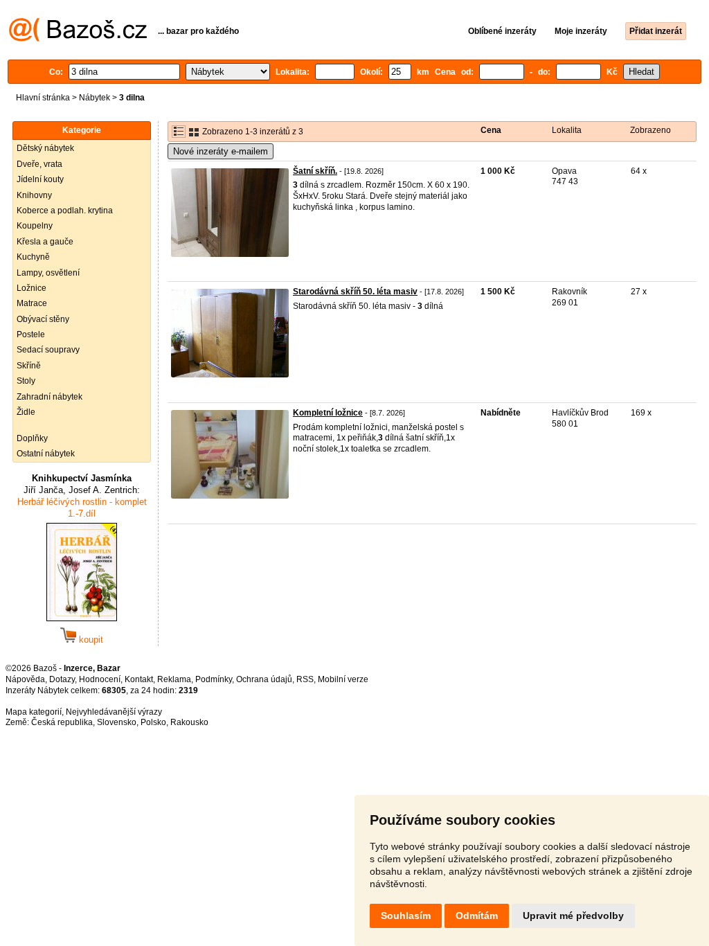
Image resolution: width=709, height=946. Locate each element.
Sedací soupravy (48, 350)
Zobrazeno (650, 130)
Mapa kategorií (34, 712)
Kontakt (139, 679)
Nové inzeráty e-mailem (220, 151)
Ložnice (31, 288)
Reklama (174, 679)
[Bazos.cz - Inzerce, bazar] (78, 39)
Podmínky (213, 679)
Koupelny (35, 226)
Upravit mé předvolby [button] (573, 915)
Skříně (29, 366)
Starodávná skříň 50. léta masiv (355, 291)
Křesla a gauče (45, 242)
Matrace (32, 303)
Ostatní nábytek (46, 453)
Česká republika (62, 722)
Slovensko (116, 722)
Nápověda (25, 679)
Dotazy (62, 679)
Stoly (26, 381)
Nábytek (94, 97)
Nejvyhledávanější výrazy (114, 712)
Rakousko (189, 722)
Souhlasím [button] (406, 915)
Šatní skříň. (315, 171)
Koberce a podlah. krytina (65, 210)
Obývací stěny (43, 319)
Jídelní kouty (40, 179)
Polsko (153, 722)
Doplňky (32, 438)
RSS (305, 679)
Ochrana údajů (264, 679)
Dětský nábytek (45, 148)
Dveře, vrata (39, 164)
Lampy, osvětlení (48, 273)
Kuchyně (33, 257)
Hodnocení (99, 679)
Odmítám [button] (477, 915)
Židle (26, 412)
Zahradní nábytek (49, 397)
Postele (31, 334)
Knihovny (34, 195)
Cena (491, 130)
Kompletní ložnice (328, 413)
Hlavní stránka (43, 97)
